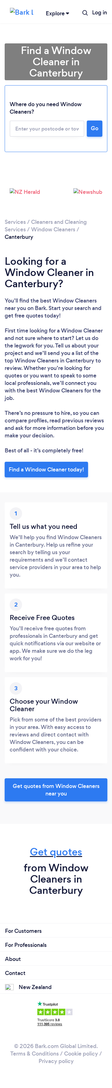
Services (15, 222)
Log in (99, 12)
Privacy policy (56, 1061)
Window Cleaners (53, 229)
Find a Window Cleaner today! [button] (46, 469)
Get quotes (56, 852)
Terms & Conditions (34, 1053)
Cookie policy (81, 1053)
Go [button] (94, 128)
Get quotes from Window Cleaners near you (56, 789)
